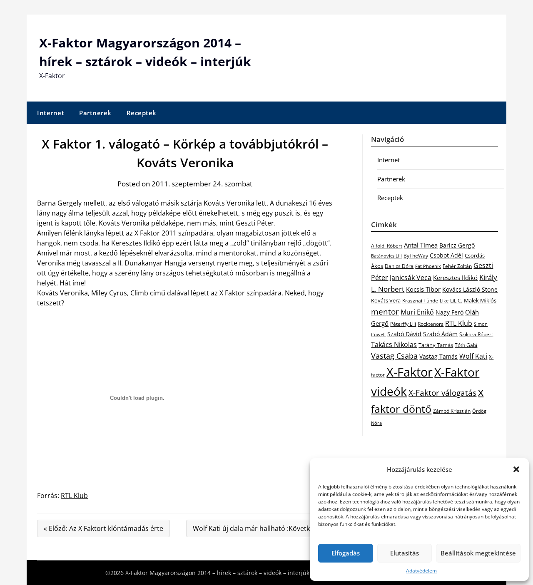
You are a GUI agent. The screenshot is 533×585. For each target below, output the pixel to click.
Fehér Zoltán (457, 266)
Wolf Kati (473, 356)
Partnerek (95, 113)
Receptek (142, 113)
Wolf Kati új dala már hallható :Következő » (259, 528)
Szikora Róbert (476, 334)
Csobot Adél (446, 255)
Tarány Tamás (435, 345)
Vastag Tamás (438, 356)
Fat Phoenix (428, 266)
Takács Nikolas (394, 344)
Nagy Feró (449, 312)
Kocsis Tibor (423, 289)
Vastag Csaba (394, 356)
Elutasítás (404, 553)
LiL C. (456, 300)
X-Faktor (409, 372)
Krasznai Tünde (420, 300)
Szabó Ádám (440, 334)
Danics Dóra (399, 266)
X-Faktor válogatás (442, 392)
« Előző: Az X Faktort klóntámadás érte (103, 528)
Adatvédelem (421, 570)
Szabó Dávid (404, 334)
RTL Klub (74, 495)
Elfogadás (345, 553)
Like (444, 301)
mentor (385, 311)
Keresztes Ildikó (455, 277)
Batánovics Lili (386, 256)
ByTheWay (415, 255)
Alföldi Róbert (386, 245)
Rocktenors (430, 323)
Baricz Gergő (457, 245)
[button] (516, 469)
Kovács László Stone (470, 289)
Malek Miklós (480, 300)
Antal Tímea (421, 245)
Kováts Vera (386, 300)
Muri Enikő (417, 312)
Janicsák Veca (410, 277)
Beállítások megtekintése (478, 553)
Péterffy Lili (403, 323)
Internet (50, 113)
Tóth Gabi (466, 345)
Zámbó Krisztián (452, 410)
